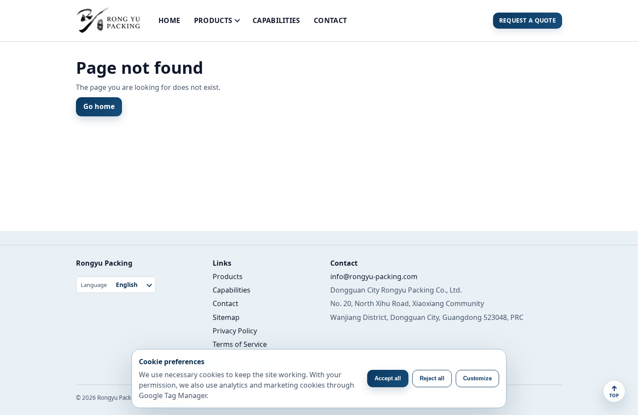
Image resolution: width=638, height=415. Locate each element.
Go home (99, 106)
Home (169, 20)
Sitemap (226, 317)
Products (213, 20)
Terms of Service (240, 344)
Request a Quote (527, 20)
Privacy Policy (235, 331)
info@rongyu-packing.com (374, 276)
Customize (477, 378)
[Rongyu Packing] (108, 20)
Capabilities (276, 20)
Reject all (432, 378)
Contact (330, 20)
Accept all (388, 378)
